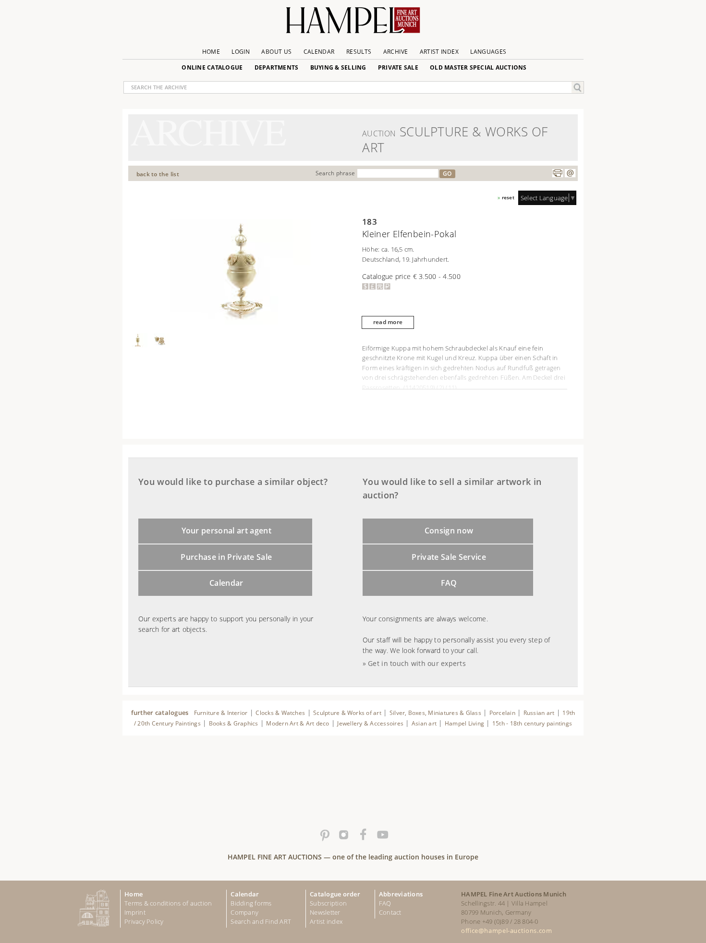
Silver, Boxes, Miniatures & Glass (435, 713)
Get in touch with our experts (417, 663)
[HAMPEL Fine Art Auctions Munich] (353, 24)
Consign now (449, 530)
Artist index (326, 921)
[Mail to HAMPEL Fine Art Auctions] (570, 173)
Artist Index (439, 52)
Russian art (539, 713)
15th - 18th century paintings (532, 723)
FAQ (449, 583)
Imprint (135, 912)
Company (244, 912)
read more (387, 322)
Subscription (328, 903)
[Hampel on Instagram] (343, 835)
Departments (277, 67)
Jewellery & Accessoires (370, 723)
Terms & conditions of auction (168, 903)
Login (240, 52)
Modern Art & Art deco (297, 723)
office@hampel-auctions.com (506, 930)
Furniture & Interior (221, 713)
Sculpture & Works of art (347, 713)
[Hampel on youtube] (382, 835)
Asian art (424, 723)
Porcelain (502, 713)
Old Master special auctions (478, 67)
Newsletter (325, 912)
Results (359, 52)
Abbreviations (401, 894)
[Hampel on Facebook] (362, 835)
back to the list (157, 174)
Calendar (319, 52)
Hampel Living (464, 723)
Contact (390, 912)
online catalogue (212, 67)
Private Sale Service (449, 557)
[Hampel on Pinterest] (324, 835)
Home (211, 52)
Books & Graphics (233, 723)
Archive (395, 52)
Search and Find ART (261, 921)
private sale (398, 67)
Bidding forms (251, 903)
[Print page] (557, 173)
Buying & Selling (338, 67)
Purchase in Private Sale (226, 557)
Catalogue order (335, 894)
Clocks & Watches (280, 713)
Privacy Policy (144, 921)
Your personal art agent (227, 530)
